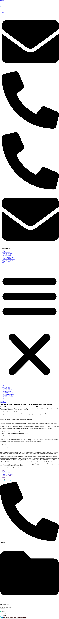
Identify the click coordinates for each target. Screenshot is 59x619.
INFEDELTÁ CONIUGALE (7, 253)
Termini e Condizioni (2, 613)
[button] (29, 325)
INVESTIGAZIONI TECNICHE (6, 258)
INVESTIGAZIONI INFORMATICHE (9, 259)
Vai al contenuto (2, 0)
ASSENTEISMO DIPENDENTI (8, 256)
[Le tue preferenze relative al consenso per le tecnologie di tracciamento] (1, 617)
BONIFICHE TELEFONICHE (7, 395)
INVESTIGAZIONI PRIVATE (6, 252)
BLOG (3, 262)
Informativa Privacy (3, 611)
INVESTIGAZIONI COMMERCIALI (7, 260)
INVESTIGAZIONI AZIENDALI (6, 255)
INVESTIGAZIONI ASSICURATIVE (8, 257)
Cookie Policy (1, 612)
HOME (3, 249)
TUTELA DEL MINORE (7, 254)
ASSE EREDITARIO (6, 388)
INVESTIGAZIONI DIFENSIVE (6, 261)
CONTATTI (3, 398)
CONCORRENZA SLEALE (7, 391)
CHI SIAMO (3, 251)
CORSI (3, 250)
